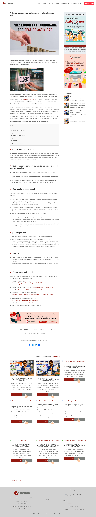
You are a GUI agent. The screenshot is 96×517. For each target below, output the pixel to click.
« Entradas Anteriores (15, 480)
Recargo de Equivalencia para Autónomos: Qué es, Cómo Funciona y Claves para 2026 (74, 445)
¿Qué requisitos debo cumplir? (19, 135)
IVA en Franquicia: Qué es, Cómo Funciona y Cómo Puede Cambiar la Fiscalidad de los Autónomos (21, 445)
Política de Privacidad (38, 513)
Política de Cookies (58, 513)
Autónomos (13, 18)
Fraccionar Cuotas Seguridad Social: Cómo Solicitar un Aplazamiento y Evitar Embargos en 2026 (74, 366)
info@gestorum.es (21, 508)
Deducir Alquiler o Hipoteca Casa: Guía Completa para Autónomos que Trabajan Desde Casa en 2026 (21, 408)
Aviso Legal (48, 513)
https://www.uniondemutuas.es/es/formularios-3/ (25, 300)
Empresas (44, 3)
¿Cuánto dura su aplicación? (18, 130)
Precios (57, 3)
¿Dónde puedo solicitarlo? (18, 143)
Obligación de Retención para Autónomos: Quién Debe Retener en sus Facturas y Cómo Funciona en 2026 (48, 445)
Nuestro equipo (64, 3)
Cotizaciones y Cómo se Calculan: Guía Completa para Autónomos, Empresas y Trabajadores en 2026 (48, 379)
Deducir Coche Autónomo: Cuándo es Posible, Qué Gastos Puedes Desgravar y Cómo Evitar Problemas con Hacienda (48, 406)
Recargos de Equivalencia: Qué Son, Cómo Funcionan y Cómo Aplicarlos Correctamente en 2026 (74, 406)
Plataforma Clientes (89, 3)
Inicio (39, 3)
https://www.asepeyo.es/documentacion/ (43, 287)
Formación (73, 3)
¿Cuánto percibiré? (16, 138)
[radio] (30, 337)
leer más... (21, 394)
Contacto (81, 3)
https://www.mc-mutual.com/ (25, 303)
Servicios (51, 3)
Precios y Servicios (74, 506)
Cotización (14, 140)
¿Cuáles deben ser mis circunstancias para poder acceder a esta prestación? (30, 133)
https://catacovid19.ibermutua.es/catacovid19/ (30, 290)
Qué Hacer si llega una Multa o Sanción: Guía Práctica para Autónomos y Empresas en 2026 (21, 379)
